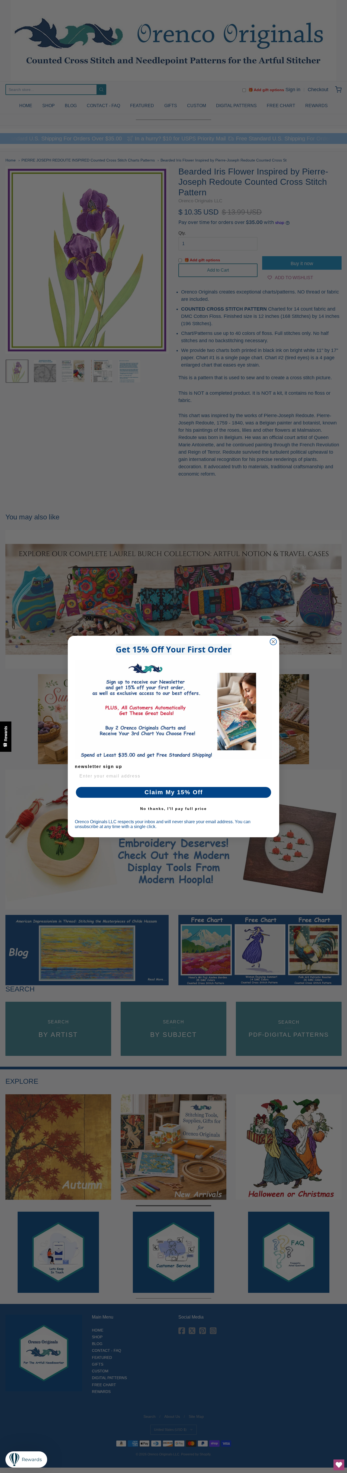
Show (5, 736)
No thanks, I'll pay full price (173, 808)
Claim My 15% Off (173, 792)
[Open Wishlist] (338, 1464)
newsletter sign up (98, 766)
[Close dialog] (273, 641)
